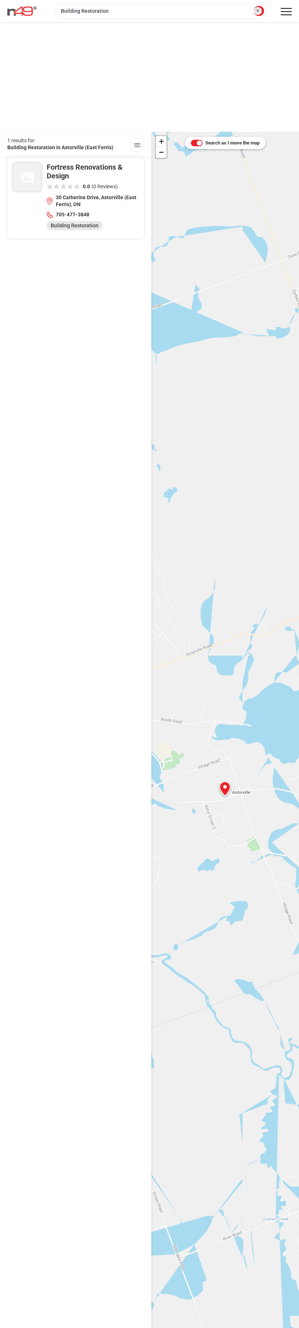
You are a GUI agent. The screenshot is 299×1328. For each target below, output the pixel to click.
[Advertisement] (149, 77)
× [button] (257, 10)
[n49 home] (137, 146)
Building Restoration (74, 225)
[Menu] (286, 11)
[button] (225, 788)
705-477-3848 (72, 214)
